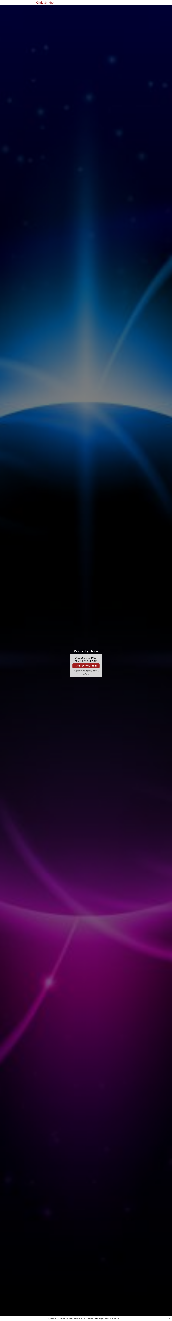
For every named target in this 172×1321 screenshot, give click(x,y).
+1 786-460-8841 (87, 665)
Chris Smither (45, 2)
